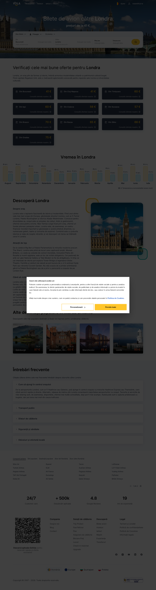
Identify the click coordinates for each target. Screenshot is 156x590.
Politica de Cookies (116, 298)
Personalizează (76, 307)
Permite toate (110, 307)
